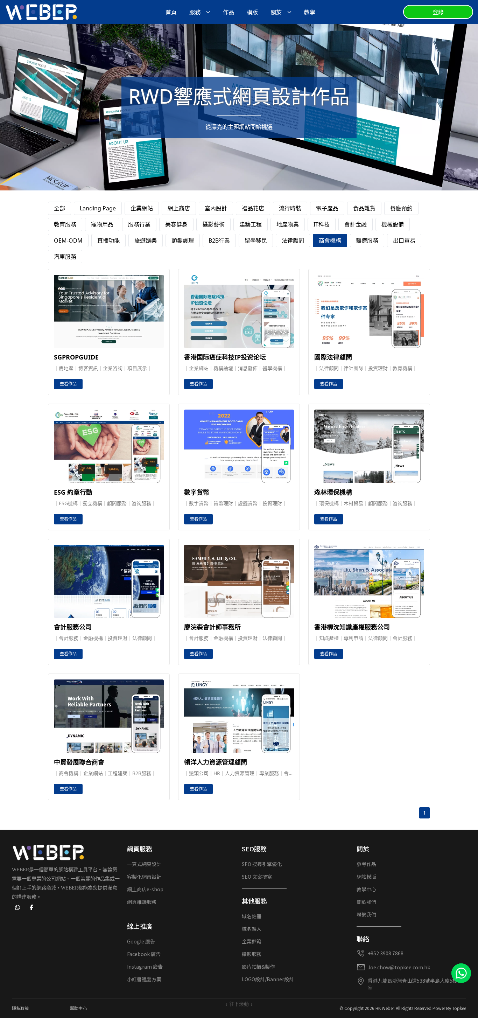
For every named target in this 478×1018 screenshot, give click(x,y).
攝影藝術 (213, 224)
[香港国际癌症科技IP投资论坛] (239, 311)
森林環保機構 (333, 492)
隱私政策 (20, 1008)
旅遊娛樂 (145, 240)
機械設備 (392, 224)
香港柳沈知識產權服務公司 (352, 627)
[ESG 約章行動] (109, 446)
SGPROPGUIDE (76, 357)
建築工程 (250, 224)
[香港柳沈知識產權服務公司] (369, 581)
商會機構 (330, 240)
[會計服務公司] (109, 581)
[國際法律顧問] (369, 311)
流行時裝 (290, 208)
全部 (59, 208)
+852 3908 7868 (385, 953)
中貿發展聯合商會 (79, 762)
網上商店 (179, 208)
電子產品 (327, 208)
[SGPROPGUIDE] (109, 311)
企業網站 (142, 208)
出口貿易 (404, 240)
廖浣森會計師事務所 (212, 627)
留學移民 (256, 240)
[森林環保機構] (369, 446)
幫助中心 (78, 1008)
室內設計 (216, 208)
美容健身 (176, 224)
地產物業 (287, 224)
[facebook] (31, 907)
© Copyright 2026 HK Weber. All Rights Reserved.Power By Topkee (402, 1008)
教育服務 (65, 224)
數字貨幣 (196, 492)
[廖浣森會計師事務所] (239, 581)
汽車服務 (65, 256)
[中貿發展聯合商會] (109, 716)
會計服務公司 (73, 627)
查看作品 (68, 384)
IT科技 (322, 224)
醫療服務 (367, 240)
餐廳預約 (401, 208)
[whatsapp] (17, 907)
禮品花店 (253, 208)
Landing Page (98, 208)
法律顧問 (293, 240)
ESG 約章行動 (73, 492)
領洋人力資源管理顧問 (215, 762)
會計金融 (355, 224)
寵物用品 (102, 224)
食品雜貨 (364, 208)
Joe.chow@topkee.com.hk (399, 967)
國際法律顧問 (333, 357)
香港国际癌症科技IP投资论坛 (225, 357)
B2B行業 (219, 240)
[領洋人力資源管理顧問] (239, 716)
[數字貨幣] (239, 446)
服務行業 (139, 224)
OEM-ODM (68, 240)
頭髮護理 (182, 240)
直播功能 (108, 240)
